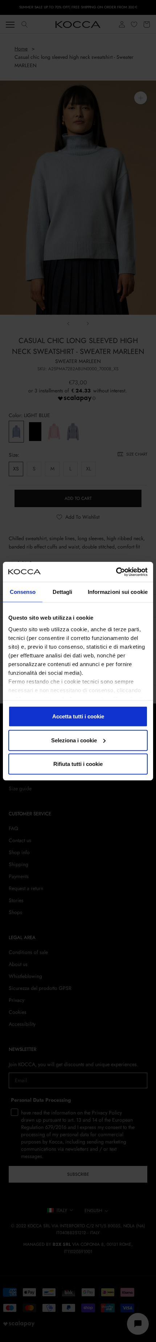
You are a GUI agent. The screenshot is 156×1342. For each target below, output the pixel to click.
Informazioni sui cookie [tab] (118, 592)
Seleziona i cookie (74, 740)
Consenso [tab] (23, 592)
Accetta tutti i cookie (78, 716)
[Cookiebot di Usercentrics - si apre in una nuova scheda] (116, 571)
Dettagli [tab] (63, 592)
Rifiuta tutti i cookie (78, 764)
